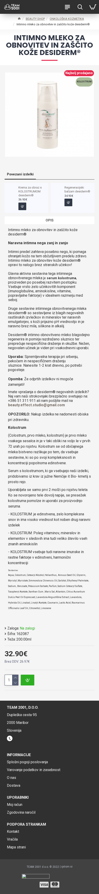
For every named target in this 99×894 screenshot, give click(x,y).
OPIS (50, 220)
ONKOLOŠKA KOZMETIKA (67, 18)
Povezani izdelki (20, 174)
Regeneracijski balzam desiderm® (77, 189)
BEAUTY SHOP (35, 18)
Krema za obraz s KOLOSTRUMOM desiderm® (30, 191)
